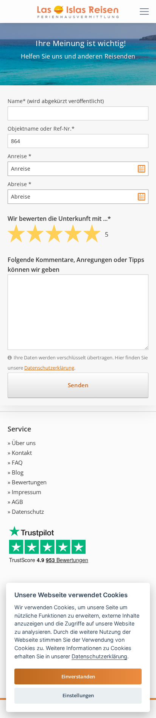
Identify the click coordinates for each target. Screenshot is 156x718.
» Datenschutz (26, 511)
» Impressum (24, 492)
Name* (56, 101)
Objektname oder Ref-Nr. (41, 128)
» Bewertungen (27, 482)
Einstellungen (78, 695)
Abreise (19, 184)
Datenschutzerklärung (49, 367)
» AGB (15, 501)
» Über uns (22, 443)
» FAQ (15, 462)
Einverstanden (78, 676)
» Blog (15, 472)
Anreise (19, 156)
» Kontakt (20, 452)
